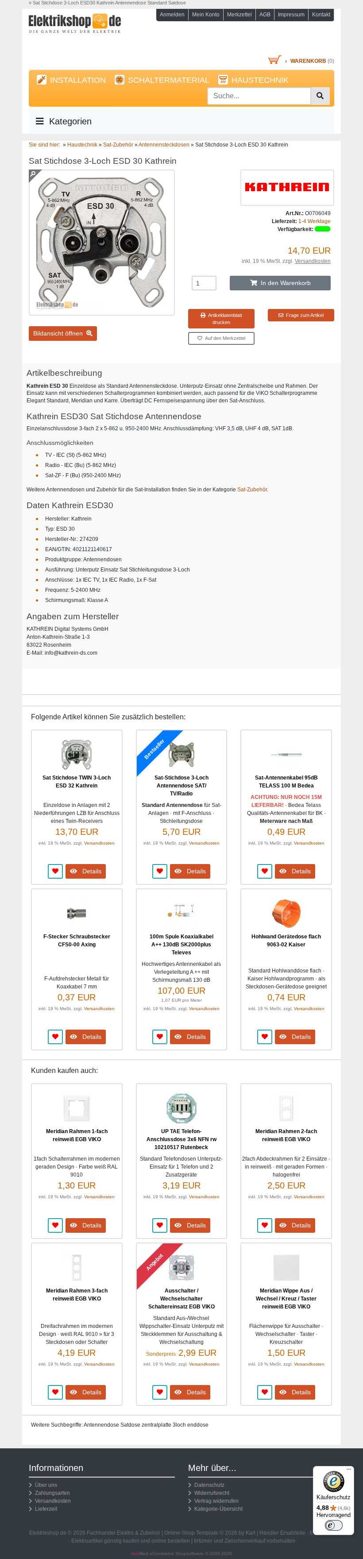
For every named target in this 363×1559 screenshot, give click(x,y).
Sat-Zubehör (252, 489)
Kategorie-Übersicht (217, 1509)
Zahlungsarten (51, 1493)
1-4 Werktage (314, 221)
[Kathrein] (287, 187)
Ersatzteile (292, 1533)
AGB (264, 15)
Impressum (291, 15)
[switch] (334, 1525)
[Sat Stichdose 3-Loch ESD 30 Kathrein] (102, 312)
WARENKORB (308, 61)
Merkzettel (239, 15)
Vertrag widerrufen (215, 1501)
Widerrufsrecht (210, 1493)
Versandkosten (313, 261)
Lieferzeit (44, 1509)
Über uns (44, 1485)
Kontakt (321, 15)
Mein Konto (206, 15)
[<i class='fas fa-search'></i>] (320, 96)
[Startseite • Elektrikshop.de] (75, 33)
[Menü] (349, 1471)
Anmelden (172, 15)
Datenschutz (208, 1485)
